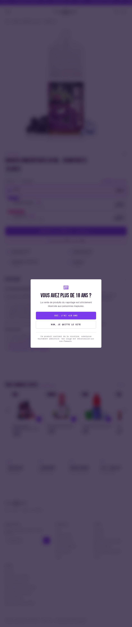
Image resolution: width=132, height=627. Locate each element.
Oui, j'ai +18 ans (65, 315)
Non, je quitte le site (66, 324)
